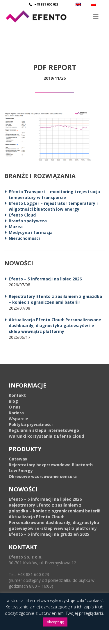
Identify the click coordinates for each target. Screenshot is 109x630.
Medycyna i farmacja (31, 232)
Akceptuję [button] (55, 621)
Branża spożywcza (28, 221)
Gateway (18, 459)
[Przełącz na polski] (94, 4)
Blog (13, 401)
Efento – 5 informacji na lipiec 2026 (45, 279)
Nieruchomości (24, 238)
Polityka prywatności (31, 424)
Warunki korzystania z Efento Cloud (46, 436)
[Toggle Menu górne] (54, 16)
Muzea (16, 226)
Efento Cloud (22, 215)
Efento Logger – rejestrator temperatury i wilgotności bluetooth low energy (53, 206)
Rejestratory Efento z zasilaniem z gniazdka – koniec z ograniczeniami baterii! (55, 299)
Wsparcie (18, 418)
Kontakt (17, 395)
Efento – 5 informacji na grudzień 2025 (49, 534)
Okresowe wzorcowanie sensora (43, 476)
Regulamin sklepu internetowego (44, 430)
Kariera (16, 413)
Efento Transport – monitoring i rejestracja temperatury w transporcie (54, 194)
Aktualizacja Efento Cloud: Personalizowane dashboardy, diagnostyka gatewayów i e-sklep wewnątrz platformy (55, 325)
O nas (15, 407)
